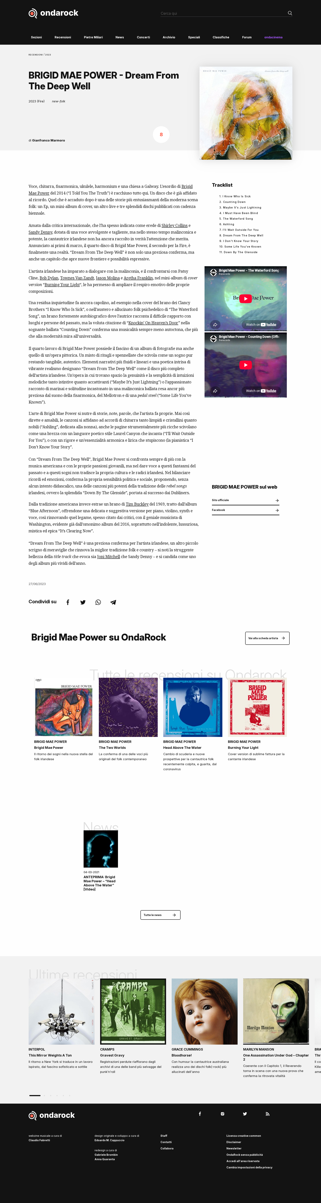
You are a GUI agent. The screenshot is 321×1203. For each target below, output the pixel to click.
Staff (163, 1135)
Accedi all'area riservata (243, 1161)
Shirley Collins (175, 225)
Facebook (218, 510)
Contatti (166, 1142)
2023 (48, 54)
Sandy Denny (40, 232)
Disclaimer (233, 1142)
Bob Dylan (49, 278)
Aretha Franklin (138, 278)
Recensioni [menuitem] (63, 37)
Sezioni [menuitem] (36, 37)
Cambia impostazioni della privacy (249, 1167)
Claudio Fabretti (39, 1140)
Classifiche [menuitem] (221, 37)
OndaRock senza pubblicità (244, 1154)
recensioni (36, 54)
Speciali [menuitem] (194, 37)
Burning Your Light (62, 284)
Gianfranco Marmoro (48, 140)
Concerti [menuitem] (143, 37)
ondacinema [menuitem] (273, 37)
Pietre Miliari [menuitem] (93, 37)
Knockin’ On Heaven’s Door (153, 322)
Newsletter (233, 1148)
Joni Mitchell (108, 556)
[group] (62, 1025)
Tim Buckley (137, 504)
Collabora (167, 1148)
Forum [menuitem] (247, 37)
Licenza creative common (243, 1135)
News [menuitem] (120, 37)
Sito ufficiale (220, 500)
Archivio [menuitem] (169, 37)
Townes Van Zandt (77, 278)
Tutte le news (153, 915)
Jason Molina (108, 278)
